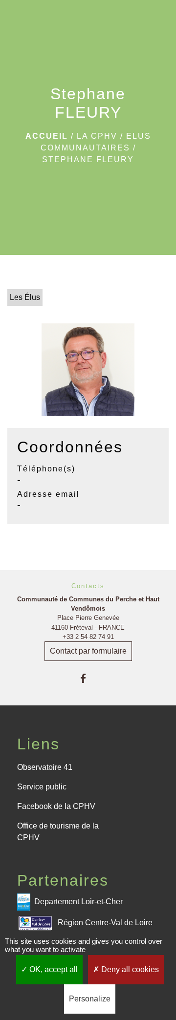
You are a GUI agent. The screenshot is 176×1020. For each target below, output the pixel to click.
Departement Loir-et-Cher (78, 901)
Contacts (88, 586)
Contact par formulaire (88, 651)
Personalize (89, 999)
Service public (41, 787)
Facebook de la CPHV (56, 806)
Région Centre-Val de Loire (105, 922)
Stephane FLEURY (88, 159)
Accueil (46, 136)
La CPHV (97, 136)
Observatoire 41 (44, 767)
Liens (38, 744)
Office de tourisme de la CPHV (58, 832)
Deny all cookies (129, 969)
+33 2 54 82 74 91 (88, 636)
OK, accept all (52, 969)
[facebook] (88, 678)
